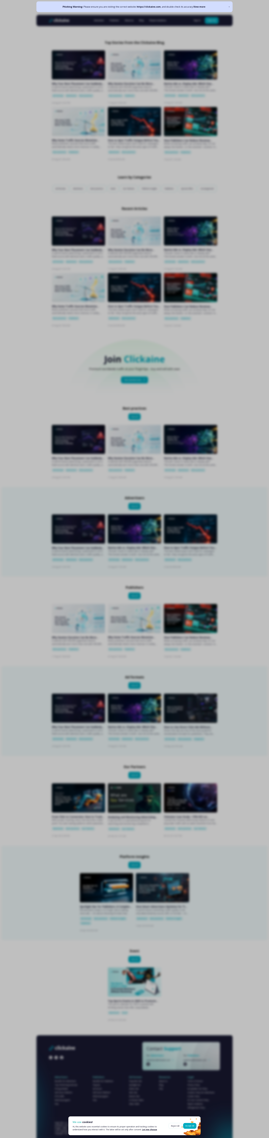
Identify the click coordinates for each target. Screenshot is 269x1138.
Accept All (189, 1125)
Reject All (175, 1126)
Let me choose (149, 1129)
